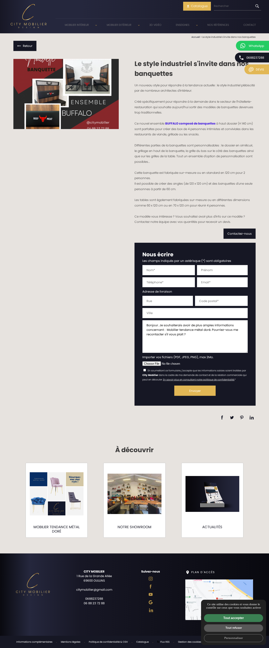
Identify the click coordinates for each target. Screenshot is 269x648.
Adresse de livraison (157, 291)
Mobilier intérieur (77, 25)
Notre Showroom (134, 526)
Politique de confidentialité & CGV (108, 641)
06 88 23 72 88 (94, 603)
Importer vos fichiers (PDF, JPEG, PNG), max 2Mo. (177, 357)
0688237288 (255, 58)
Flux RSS (165, 641)
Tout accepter (233, 618)
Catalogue (197, 6)
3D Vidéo (155, 25)
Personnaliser (233, 638)
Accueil (195, 37)
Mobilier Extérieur (119, 25)
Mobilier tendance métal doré (56, 529)
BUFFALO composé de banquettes (190, 123)
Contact (249, 25)
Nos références (218, 25)
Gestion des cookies (189, 641)
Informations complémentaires (34, 641)
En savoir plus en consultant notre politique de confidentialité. (199, 379)
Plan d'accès (203, 572)
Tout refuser (233, 627)
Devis (256, 69)
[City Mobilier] (28, 16)
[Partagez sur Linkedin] (252, 417)
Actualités (212, 526)
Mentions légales (70, 641)
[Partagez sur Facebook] (222, 417)
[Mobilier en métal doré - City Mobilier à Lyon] (66, 94)
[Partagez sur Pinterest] (242, 417)
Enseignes (182, 25)
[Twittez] (232, 417)
